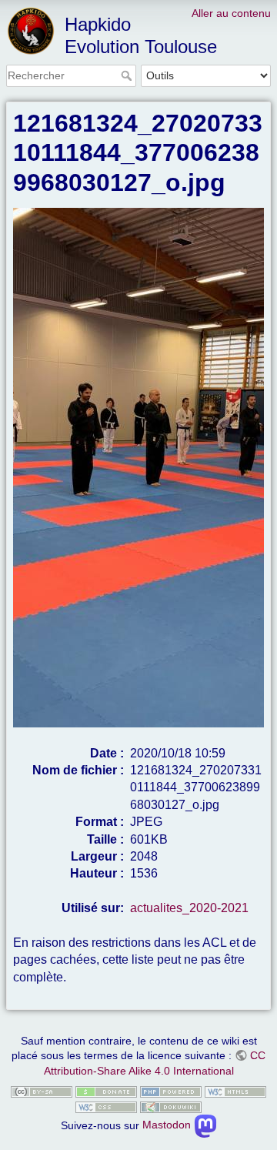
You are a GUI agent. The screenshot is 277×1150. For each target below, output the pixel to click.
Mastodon (168, 1124)
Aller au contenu (231, 13)
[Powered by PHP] (171, 1091)
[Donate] (106, 1091)
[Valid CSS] (106, 1106)
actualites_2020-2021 (189, 907)
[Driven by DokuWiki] (171, 1106)
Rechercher (128, 75)
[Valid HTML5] (235, 1091)
